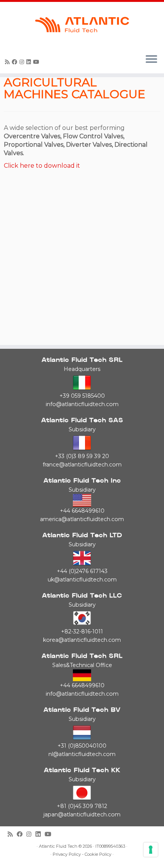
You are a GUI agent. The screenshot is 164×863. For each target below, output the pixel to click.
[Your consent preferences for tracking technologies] (150, 849)
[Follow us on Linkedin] (29, 61)
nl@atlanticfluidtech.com (82, 754)
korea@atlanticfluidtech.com (82, 639)
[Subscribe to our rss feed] (8, 61)
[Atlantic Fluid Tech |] (82, 25)
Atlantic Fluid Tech (58, 846)
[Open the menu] (151, 59)
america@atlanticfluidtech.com (82, 519)
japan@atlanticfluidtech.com (82, 814)
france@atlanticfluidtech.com (82, 464)
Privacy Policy (67, 854)
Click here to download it (42, 165)
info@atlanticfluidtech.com (82, 404)
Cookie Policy (98, 854)
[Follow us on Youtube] (37, 61)
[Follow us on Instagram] (22, 61)
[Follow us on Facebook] (15, 61)
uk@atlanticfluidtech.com (82, 579)
